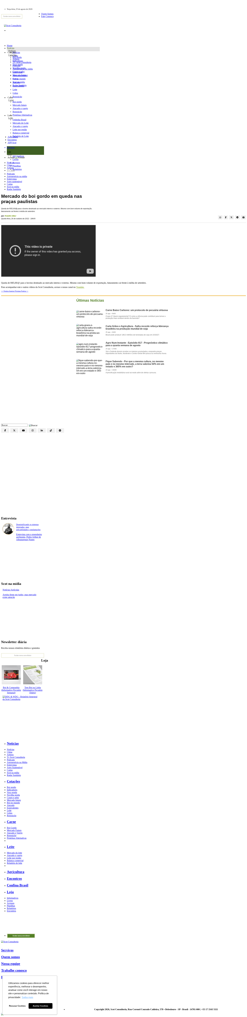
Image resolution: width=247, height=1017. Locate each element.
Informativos (12, 898)
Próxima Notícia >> (21, 291)
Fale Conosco (47, 16)
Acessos (10, 903)
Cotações (12, 55)
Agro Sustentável (14, 767)
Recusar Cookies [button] (17, 1006)
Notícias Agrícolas (11, 590)
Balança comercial (15, 860)
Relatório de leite (14, 863)
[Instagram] (33, 430)
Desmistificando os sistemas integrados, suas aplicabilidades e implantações (28, 527)
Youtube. (80, 287)
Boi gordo (17, 57)
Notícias (12, 51)
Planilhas (11, 906)
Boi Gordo (12, 828)
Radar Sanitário (14, 189)
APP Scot (12, 142)
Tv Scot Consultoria (16, 757)
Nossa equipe (10, 963)
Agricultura (13, 137)
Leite (15, 89)
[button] (32, 425)
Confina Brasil (17, 885)
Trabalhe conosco (14, 970)
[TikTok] (51, 430)
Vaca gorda (18, 64)
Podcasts (11, 174)
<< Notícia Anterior (8, 291)
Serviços (7, 950)
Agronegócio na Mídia (17, 762)
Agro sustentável (14, 181)
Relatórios (11, 908)
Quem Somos (47, 14)
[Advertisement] (123, 401)
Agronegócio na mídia (17, 176)
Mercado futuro (20, 75)
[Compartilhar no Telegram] (237, 217)
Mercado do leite (14, 853)
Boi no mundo (19, 79)
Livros (10, 900)
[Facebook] (5, 430)
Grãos (15, 93)
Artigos (10, 168)
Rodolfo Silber (10, 216)
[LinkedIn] (42, 430)
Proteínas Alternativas (16, 838)
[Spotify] (60, 430)
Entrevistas (12, 179)
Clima (9, 165)
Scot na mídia (13, 186)
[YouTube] (23, 430)
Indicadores (18, 61)
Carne (11, 100)
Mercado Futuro (14, 830)
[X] (14, 430)
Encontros (12, 140)
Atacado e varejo (14, 855)
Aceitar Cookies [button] (40, 1006)
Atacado (16, 82)
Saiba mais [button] (27, 997)
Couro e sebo (19, 71)
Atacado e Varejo (14, 833)
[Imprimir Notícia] (243, 217)
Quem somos (10, 957)
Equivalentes (18, 86)
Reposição (17, 96)
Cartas (10, 184)
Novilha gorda (19, 68)
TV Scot (11, 170)
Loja (10, 154)
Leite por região (14, 858)
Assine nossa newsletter (11, 16)
